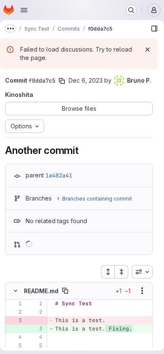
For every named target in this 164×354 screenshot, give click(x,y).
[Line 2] (15, 312)
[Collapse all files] (121, 272)
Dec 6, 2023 (86, 80)
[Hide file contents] (16, 291)
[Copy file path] (65, 291)
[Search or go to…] (131, 10)
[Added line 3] (35, 329)
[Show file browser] (154, 28)
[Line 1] (15, 303)
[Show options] (142, 291)
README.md (41, 290)
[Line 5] (15, 345)
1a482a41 (58, 175)
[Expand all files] (107, 272)
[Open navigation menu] (24, 10)
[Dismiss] (148, 49)
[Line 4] (15, 337)
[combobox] (142, 272)
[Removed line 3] (15, 320)
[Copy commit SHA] (62, 81)
